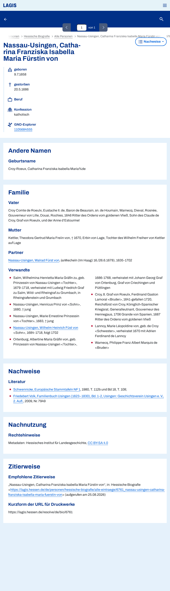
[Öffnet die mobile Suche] (161, 19)
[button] (165, 5)
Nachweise (152, 41)
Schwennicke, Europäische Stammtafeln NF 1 (46, 389)
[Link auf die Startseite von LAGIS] (23, 5)
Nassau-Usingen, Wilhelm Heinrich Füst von (45, 327)
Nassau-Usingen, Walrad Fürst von (33, 260)
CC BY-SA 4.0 (98, 443)
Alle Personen (63, 36)
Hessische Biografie (37, 36)
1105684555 (23, 129)
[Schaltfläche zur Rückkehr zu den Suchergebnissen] (5, 19)
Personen (13, 36)
